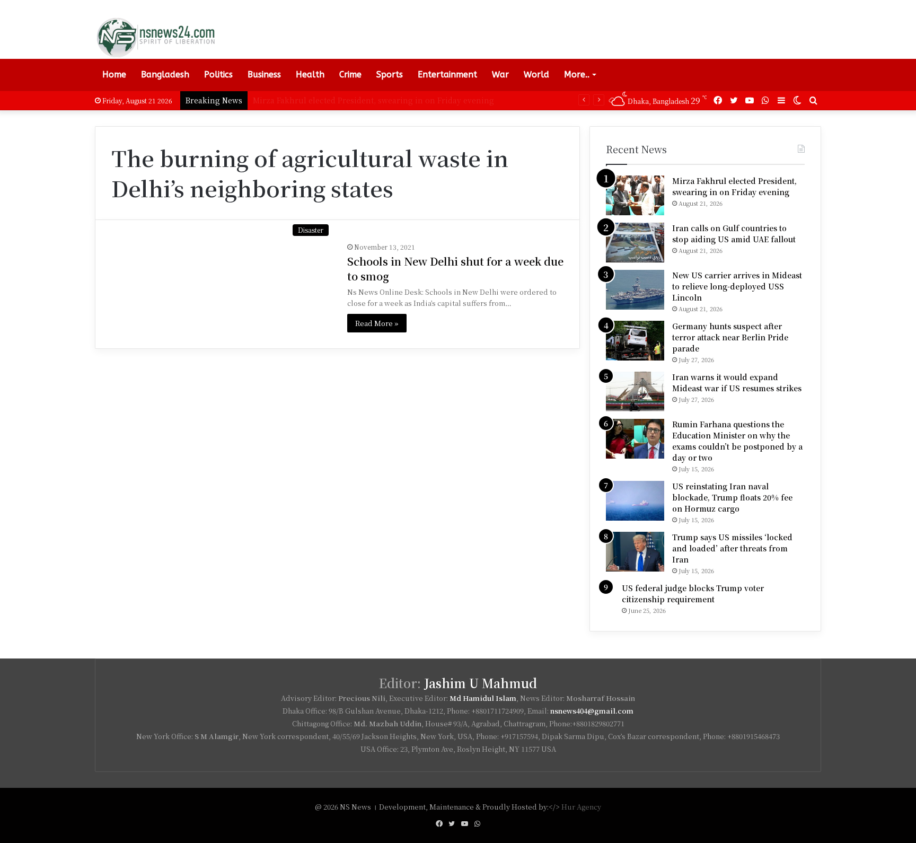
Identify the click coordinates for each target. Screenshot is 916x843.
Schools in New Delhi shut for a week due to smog (455, 268)
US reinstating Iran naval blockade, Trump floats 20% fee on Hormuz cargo (732, 497)
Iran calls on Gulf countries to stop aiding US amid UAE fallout (734, 233)
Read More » (377, 323)
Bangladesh (165, 74)
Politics (218, 74)
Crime (350, 74)
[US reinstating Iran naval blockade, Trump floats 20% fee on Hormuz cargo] (635, 501)
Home (114, 74)
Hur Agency (581, 807)
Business (264, 74)
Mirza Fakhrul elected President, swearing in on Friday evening (734, 186)
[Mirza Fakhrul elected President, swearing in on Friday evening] (635, 195)
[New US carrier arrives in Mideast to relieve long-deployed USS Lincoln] (635, 290)
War (500, 74)
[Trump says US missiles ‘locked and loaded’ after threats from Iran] (635, 552)
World (536, 74)
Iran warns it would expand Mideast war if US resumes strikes (737, 382)
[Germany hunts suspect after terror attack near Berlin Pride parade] (635, 341)
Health (310, 74)
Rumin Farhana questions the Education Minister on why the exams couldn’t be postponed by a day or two (737, 441)
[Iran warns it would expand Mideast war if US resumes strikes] (635, 391)
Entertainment (447, 74)
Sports (389, 74)
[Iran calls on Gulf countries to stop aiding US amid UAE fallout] (635, 242)
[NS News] (155, 37)
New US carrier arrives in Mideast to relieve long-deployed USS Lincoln (737, 286)
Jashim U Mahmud (480, 683)
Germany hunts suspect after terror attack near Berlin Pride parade (730, 337)
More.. (576, 74)
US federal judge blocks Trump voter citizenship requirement (693, 593)
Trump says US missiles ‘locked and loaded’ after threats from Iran (732, 548)
